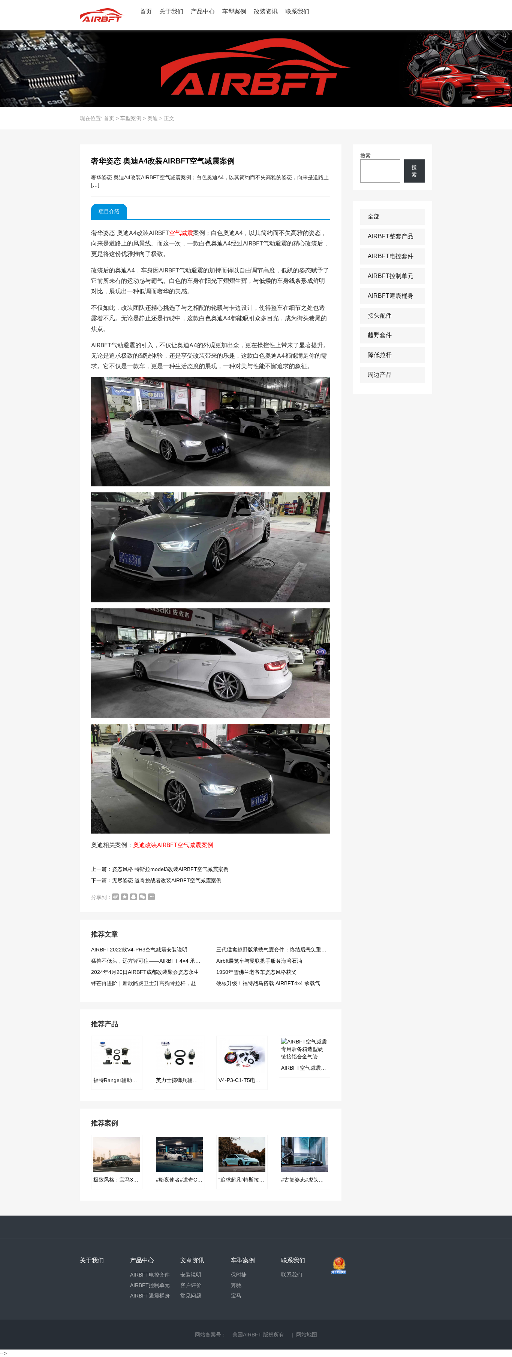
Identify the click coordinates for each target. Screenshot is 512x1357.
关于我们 (171, 11)
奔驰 (236, 1285)
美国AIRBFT (247, 1335)
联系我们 (297, 11)
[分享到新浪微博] (115, 896)
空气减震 (181, 232)
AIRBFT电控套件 (390, 256)
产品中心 (203, 11)
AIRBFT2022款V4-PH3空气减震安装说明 (139, 950)
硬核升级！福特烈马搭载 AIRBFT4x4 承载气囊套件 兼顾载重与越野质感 (300, 983)
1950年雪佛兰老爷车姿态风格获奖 (256, 972)
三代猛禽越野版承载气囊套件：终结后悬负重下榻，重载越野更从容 (295, 950)
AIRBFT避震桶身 (390, 296)
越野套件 (380, 335)
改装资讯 (266, 11)
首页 (146, 11)
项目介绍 (109, 211)
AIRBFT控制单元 (390, 276)
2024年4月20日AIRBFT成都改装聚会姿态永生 (145, 972)
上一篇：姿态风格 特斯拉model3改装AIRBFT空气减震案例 (160, 869)
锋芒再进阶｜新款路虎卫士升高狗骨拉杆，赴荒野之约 (154, 983)
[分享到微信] (142, 896)
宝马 (236, 1296)
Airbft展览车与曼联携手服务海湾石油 (259, 961)
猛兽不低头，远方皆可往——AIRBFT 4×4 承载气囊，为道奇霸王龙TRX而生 (180, 961)
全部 (374, 216)
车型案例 (234, 11)
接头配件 (380, 315)
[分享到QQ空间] (124, 896)
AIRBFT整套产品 (390, 236)
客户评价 (190, 1285)
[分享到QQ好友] (133, 896)
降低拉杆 (380, 355)
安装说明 (190, 1275)
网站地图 (306, 1335)
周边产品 (380, 375)
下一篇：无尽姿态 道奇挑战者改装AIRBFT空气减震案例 (156, 880)
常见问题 (190, 1296)
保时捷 (239, 1275)
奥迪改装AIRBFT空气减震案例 (173, 845)
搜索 (365, 156)
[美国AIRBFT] (102, 15)
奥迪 (152, 118)
